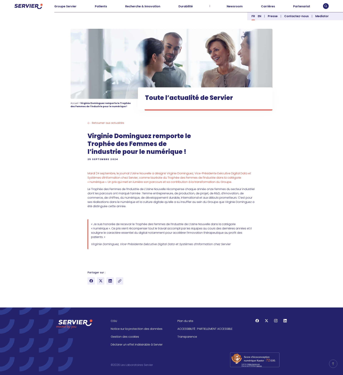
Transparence (187, 337)
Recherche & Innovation (142, 6)
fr (253, 16)
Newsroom (235, 6)
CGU (114, 321)
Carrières (268, 6)
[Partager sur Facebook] (91, 281)
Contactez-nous (296, 16)
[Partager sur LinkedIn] (110, 281)
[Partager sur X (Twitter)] (100, 281)
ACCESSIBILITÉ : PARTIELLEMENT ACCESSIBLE (205, 329)
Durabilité (185, 6)
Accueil (74, 103)
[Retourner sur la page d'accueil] (333, 364)
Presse (273, 16)
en (259, 16)
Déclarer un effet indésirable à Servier (137, 344)
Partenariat (301, 6)
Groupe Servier (65, 6)
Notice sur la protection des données (136, 329)
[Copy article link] (119, 281)
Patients (101, 6)
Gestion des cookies (125, 337)
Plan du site (185, 321)
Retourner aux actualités (108, 123)
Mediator (322, 16)
